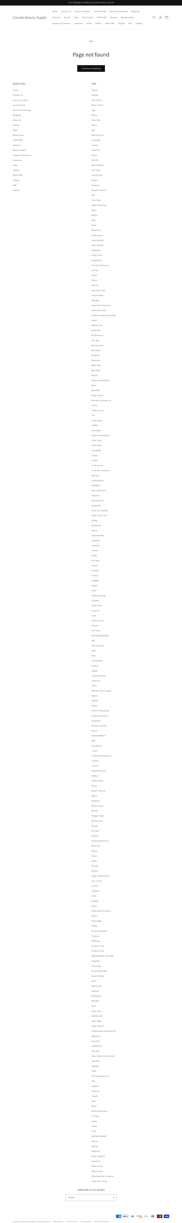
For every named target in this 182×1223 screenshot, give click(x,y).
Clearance (17, 160)
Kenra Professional (100, 710)
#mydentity (97, 260)
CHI (93, 415)
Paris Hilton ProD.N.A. (101, 911)
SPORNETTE (97, 1046)
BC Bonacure (97, 335)
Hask (94, 615)
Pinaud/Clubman (99, 931)
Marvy (94, 785)
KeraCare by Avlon (100, 715)
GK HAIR (95, 600)
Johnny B (96, 680)
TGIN (94, 1071)
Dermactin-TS (98, 500)
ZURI (94, 1131)
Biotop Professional (101, 380)
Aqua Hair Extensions (101, 305)
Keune (94, 730)
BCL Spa (95, 340)
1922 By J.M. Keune (100, 265)
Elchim (95, 530)
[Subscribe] (113, 1197)
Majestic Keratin (99, 190)
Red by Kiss (97, 986)
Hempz (95, 625)
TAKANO (95, 1066)
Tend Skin (96, 120)
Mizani (94, 180)
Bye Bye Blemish (99, 1136)
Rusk (94, 225)
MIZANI (95, 811)
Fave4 (94, 555)
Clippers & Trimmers (22, 155)
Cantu (94, 405)
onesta (95, 145)
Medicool (96, 801)
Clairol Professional (101, 435)
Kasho (94, 705)
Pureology (96, 966)
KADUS (95, 700)
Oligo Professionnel (101, 876)
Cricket (95, 460)
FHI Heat (96, 560)
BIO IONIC (96, 370)
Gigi (93, 110)
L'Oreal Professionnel (101, 755)
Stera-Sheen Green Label (103, 1056)
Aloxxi (94, 275)
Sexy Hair (96, 1041)
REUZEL (95, 160)
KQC (15, 185)
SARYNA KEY (97, 1016)
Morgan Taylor (98, 815)
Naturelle (96, 845)
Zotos (94, 1126)
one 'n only (97, 881)
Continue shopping (91, 68)
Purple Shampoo (99, 971)
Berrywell (96, 360)
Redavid (95, 991)
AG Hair (95, 270)
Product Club (98, 946)
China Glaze (97, 420)
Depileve (96, 495)
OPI (93, 195)
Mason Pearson (99, 790)
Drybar (95, 520)
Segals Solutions (99, 205)
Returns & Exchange (22, 110)
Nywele (95, 871)
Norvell (95, 866)
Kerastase (96, 720)
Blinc (94, 385)
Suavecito (96, 1161)
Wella (94, 1106)
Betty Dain (96, 365)
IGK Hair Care (98, 645)
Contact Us (18, 95)
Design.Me (96, 505)
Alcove (95, 1141)
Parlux (94, 916)
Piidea (94, 926)
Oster (94, 210)
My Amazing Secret (100, 841)
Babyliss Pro (97, 325)
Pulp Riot (96, 150)
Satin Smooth (98, 240)
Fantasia (95, 545)
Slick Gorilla (97, 1166)
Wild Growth (97, 1171)
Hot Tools (96, 170)
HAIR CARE (17, 140)
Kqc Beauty (97, 745)
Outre (94, 906)
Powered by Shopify (43, 1222)
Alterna (95, 285)
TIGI (93, 1081)
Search (95, 90)
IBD (93, 640)
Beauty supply (19, 150)
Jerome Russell (99, 675)
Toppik (95, 1096)
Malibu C (96, 776)
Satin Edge (96, 1021)
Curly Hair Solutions (101, 470)
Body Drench (97, 395)
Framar (95, 565)
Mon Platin (97, 100)
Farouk (95, 550)
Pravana (95, 936)
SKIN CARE (17, 175)
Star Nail (95, 1051)
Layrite (95, 765)
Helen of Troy (98, 620)
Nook (94, 861)
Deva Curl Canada (100, 510)
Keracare (96, 185)
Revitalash (96, 996)
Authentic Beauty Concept (104, 315)
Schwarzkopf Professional (103, 1031)
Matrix (94, 115)
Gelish (94, 585)
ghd (93, 130)
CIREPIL (95, 425)
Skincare (17, 145)
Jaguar (95, 670)
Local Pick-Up (19, 105)
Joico (94, 685)
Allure (94, 280)
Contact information (101, 1221)
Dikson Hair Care (99, 515)
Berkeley (96, 355)
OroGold (95, 891)
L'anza (94, 750)
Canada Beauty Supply (27, 1222)
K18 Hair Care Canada (101, 690)
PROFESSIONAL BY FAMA (103, 956)
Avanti (94, 320)
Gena (94, 590)
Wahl (94, 1101)
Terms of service (72, 1221)
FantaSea (96, 540)
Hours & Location (21, 100)
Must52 (95, 836)
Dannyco (96, 475)
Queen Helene (98, 976)
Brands (16, 125)
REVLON (95, 1001)
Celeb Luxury (98, 410)
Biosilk (95, 375)
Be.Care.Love (97, 345)
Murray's (95, 831)
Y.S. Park (95, 1116)
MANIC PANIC (98, 780)
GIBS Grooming (99, 595)
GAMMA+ (96, 580)
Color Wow (97, 445)
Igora (94, 650)
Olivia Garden (98, 245)
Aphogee (96, 300)
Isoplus (95, 665)
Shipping (17, 115)
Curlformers (97, 465)
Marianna (96, 1151)
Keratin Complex (99, 725)
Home (15, 90)
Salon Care (97, 1011)
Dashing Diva (97, 480)
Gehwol (95, 1146)
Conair (95, 455)
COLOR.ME (96, 450)
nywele (16, 190)
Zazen (94, 1121)
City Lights (96, 430)
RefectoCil (96, 230)
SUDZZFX (96, 1061)
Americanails (97, 295)
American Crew (98, 290)
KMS (93, 220)
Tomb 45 (95, 1091)
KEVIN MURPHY (98, 735)
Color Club (97, 440)
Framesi (95, 570)
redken (16, 170)
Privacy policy (86, 1221)
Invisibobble (97, 660)
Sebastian (96, 250)
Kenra (94, 125)
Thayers (16, 180)
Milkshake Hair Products (103, 1176)
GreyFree (96, 610)
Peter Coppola (98, 1156)
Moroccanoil (97, 821)
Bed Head (96, 350)
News (15, 130)
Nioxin (94, 155)
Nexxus (95, 851)
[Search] (154, 17)
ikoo (94, 655)
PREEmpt (96, 941)
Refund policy (58, 1221)
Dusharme (96, 525)
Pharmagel (97, 921)
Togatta (95, 1086)
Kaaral (95, 695)
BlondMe (96, 390)
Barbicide (96, 330)
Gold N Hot (97, 605)
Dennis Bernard (99, 490)
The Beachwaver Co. (101, 1076)
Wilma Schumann (99, 1111)
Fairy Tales (96, 200)
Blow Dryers (18, 135)
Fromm (95, 575)
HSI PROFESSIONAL (100, 635)
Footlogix (96, 140)
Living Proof (97, 175)
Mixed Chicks (97, 105)
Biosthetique (97, 165)
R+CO (94, 981)
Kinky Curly (97, 255)
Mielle (94, 215)
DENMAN (96, 485)
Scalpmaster (97, 235)
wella (15, 165)
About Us (17, 120)
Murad (94, 826)
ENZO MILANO (98, 535)
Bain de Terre (98, 135)
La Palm (95, 760)
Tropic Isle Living (99, 1181)
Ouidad (95, 901)
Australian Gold (99, 310)
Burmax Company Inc (101, 400)
